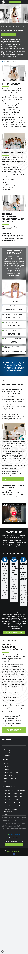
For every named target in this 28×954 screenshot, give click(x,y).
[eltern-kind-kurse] (14, 281)
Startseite (4, 61)
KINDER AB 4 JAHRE (14, 309)
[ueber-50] (11, 338)
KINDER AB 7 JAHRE (14, 317)
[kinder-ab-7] (12, 314)
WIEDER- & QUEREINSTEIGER (14, 351)
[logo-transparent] (14, 834)
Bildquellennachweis (17, 851)
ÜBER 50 (14, 342)
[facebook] (14, 854)
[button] (2, 951)
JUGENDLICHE (14, 326)
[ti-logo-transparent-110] (3, 1)
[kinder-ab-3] (13, 306)
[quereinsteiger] (14, 346)
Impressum (8, 851)
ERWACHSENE (14, 334)
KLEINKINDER (14, 301)
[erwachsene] (10, 330)
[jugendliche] (10, 322)
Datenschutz (22, 850)
